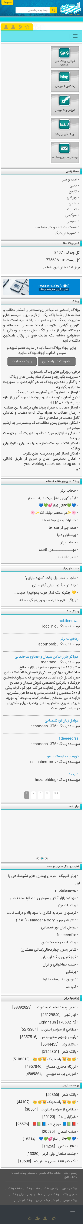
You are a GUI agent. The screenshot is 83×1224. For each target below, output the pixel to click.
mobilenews (68, 621)
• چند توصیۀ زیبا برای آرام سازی (55, 585)
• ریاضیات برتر (68, 905)
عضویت (8, 2)
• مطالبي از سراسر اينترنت (60, 1030)
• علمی (74, 203)
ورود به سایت (22, 361)
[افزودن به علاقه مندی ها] (27, 27)
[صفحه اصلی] (54, 1218)
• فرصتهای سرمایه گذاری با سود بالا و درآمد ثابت (43, 913)
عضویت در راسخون (56, 361)
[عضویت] (37, 1218)
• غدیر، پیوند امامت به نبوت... (57, 1008)
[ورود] (6, 27)
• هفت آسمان (68, 1132)
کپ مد (74, 774)
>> (56, 793)
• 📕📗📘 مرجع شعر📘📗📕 (55, 1124)
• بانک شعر (70, 1052)
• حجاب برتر (70, 491)
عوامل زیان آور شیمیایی (62, 721)
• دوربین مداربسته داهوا (61, 979)
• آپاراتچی (71, 1015)
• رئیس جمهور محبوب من (59, 1037)
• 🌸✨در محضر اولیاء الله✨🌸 (54, 513)
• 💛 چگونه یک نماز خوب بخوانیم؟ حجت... (46, 593)
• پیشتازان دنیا (68, 535)
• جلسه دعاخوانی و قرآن (61, 965)
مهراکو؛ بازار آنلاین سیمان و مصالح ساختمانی (47, 657)
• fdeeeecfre (68, 935)
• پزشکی (72, 972)
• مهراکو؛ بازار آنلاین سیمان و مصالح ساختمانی (44, 898)
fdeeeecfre (69, 739)
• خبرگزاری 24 (68, 1117)
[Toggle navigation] (75, 36)
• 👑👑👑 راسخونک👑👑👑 (56, 1059)
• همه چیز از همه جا (64, 528)
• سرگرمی (72, 215)
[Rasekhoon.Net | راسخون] (70, 14)
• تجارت (73, 209)
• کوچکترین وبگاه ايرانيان (60, 957)
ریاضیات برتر (70, 639)
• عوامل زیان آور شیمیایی (60, 928)
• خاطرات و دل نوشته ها (60, 520)
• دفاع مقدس (68, 1146)
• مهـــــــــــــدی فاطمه (59, 550)
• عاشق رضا (70, 1045)
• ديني (74, 185)
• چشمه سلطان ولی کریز (61, 1154)
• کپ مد (72, 987)
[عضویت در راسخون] (13, 27)
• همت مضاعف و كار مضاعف (57, 227)
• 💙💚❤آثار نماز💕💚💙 (59, 506)
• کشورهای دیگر (67, 233)
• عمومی (72, 221)
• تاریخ (74, 191)
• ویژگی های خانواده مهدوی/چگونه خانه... (48, 600)
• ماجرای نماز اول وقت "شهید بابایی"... (50, 578)
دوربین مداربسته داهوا (62, 756)
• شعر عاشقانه (68, 557)
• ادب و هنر (70, 179)
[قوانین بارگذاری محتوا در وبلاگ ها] (41, 833)
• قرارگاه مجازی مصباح (62, 1067)
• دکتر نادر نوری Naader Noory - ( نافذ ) (47, 920)
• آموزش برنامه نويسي (62, 1074)
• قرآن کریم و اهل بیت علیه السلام (53, 498)
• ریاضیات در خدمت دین (60, 943)
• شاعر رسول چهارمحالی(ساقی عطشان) (49, 950)
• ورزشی (73, 197)
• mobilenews (67, 891)
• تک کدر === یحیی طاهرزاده (56, 1161)
